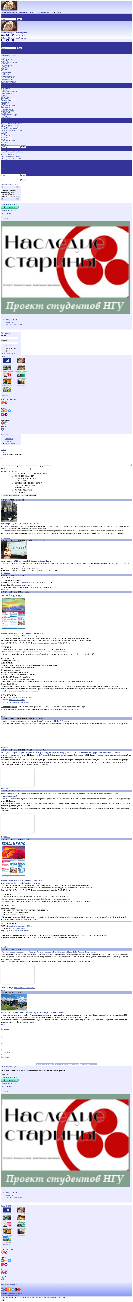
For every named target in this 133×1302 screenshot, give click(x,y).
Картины (4, 133)
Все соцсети (5, 145)
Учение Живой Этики (9, 55)
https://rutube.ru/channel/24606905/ (20, 697)
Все (2, 1054)
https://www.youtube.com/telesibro (17, 702)
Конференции (6, 100)
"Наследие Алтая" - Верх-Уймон (12, 159)
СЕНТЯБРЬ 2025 (9, 578)
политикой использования (45, 1297)
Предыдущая (5, 1052)
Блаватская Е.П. (6, 59)
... (1, 1034)
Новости (4, 124)
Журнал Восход (6, 126)
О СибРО (4, 89)
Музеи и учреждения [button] (5, 148)
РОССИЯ (4, 142)
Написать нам (10, 443)
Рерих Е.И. (5, 61)
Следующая (5, 1057)
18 (1, 1045)
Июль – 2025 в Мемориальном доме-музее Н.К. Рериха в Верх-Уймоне (32, 1012)
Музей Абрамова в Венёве (10, 156)
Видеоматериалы (7, 138)
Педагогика (5, 103)
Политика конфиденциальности (10, 1295)
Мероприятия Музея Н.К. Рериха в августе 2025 (22, 880)
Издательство (5, 107)
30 (1, 1050)
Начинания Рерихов (8, 77)
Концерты (4, 98)
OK (3, 1300)
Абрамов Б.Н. (5, 71)
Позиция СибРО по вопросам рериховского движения (13, 322)
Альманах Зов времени (9, 128)
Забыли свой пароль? (8, 353)
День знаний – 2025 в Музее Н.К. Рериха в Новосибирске (26, 561)
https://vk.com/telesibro (17, 700)
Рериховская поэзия (8, 105)
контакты (33, 12)
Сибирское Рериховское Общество (11, 1293)
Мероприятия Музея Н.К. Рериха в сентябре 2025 (23, 633)
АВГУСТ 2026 (6, 213)
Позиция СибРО (7, 80)
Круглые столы (6, 94)
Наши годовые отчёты (9, 91)
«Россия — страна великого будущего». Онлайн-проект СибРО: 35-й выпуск (35, 721)
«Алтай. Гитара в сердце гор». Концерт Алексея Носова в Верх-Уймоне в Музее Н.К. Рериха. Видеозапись (49, 952)
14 (1, 1036)
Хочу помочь (5, 117)
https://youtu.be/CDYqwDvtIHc (24, 988)
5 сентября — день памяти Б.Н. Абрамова (20, 523)
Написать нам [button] (6, 1287)
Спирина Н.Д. (6, 73)
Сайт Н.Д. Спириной (8, 82)
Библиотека (5, 131)
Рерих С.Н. (5, 68)
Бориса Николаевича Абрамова (31, 582)
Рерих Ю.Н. (5, 66)
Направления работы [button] (5, 85)
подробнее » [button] (5, 538)
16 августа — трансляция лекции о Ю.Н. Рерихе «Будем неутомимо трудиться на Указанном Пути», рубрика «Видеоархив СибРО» (60, 752)
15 (1, 1038)
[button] (9, 399)
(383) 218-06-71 (6, 17)
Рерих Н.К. (5, 64)
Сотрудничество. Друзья (9, 115)
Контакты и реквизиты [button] (9, 1284)
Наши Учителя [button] (4, 51)
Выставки (4, 96)
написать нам (44, 12)
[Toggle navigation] (1, 15)
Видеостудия (5, 112)
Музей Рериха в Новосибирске (12, 152)
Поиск (19, 19)
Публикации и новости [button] (5, 120)
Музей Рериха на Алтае (9, 154)
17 (1, 1043)
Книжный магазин (7, 110)
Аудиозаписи (5, 135)
